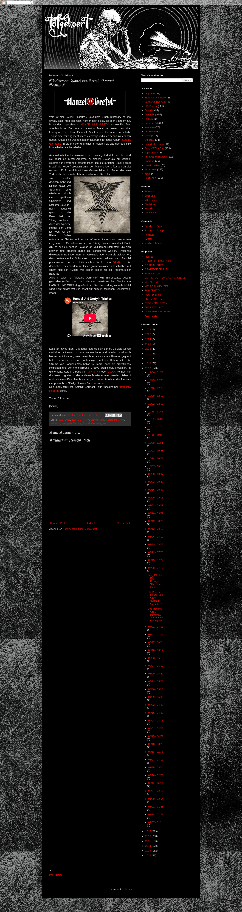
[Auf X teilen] (113, 415)
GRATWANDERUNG (156, 269)
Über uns (150, 195)
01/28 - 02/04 (155, 798)
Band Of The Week (155, 97)
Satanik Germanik (92, 423)
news (147, 173)
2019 (148, 363)
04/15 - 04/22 (155, 712)
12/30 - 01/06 (155, 372)
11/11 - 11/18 (155, 427)
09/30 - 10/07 (155, 474)
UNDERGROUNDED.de (158, 311)
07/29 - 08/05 (155, 544)
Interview (150, 127)
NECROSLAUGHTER (156, 286)
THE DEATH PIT (154, 307)
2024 (148, 339)
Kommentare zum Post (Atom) (80, 528)
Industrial (55, 423)
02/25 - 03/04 (155, 767)
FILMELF (150, 256)
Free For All (151, 123)
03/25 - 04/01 (155, 736)
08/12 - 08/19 (155, 528)
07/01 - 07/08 (155, 626)
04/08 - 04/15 (155, 720)
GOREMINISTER (154, 265)
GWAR (112, 371)
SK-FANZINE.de (154, 298)
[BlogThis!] (110, 415)
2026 (148, 329)
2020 (148, 358)
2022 (148, 348)
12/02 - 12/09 (155, 403)
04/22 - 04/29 (155, 704)
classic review (152, 165)
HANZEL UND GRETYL (95, 124)
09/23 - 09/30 (155, 481)
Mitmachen (151, 200)
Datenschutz (152, 212)
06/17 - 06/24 (155, 642)
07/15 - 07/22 (155, 560)
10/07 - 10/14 (155, 466)
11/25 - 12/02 (155, 411)
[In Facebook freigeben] (116, 415)
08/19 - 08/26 (155, 521)
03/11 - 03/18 (155, 751)
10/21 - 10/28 (155, 450)
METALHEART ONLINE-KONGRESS (165, 277)
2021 (148, 353)
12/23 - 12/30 (155, 380)
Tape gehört (151, 152)
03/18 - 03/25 (155, 744)
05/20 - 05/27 (155, 673)
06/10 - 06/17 (155, 650)
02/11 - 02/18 (155, 783)
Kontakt (149, 208)
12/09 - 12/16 (155, 395)
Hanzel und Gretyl (115, 420)
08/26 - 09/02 (155, 513)
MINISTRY (94, 371)
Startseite (91, 523)
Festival (149, 118)
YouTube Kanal (153, 243)
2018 (74, 420)
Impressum (55, 874)
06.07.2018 (64, 420)
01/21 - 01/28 (155, 806)
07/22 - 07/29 (155, 552)
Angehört (150, 93)
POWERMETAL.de (155, 290)
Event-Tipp (151, 114)
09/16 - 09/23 (155, 489)
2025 (148, 334)
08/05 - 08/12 (155, 536)
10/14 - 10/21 (155, 458)
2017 (148, 831)
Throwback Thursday (156, 156)
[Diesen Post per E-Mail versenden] (106, 415)
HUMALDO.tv (152, 273)
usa (104, 423)
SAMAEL (118, 262)
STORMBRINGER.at (156, 303)
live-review (150, 169)
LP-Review (151, 131)
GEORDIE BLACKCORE (158, 261)
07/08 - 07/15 (155, 567)
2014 (148, 845)
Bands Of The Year (155, 101)
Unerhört (149, 160)
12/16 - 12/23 (155, 388)
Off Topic (149, 139)
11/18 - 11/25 (155, 419)
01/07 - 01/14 (155, 822)
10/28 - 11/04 (155, 442)
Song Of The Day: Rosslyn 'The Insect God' (155, 581)
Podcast (149, 234)
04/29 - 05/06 (155, 697)
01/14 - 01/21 (155, 814)
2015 (148, 841)
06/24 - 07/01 (155, 634)
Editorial (149, 110)
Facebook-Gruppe (155, 230)
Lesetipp (149, 135)
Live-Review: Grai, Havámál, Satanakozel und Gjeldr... (156, 614)
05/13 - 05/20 (155, 681)
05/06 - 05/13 (155, 689)
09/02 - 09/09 (155, 505)
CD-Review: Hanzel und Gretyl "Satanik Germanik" (155, 598)
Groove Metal (97, 420)
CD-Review (83, 420)
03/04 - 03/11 (155, 759)
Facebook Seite (153, 226)
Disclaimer (150, 204)
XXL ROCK (151, 315)
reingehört (150, 177)
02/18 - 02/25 (155, 775)
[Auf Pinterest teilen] (120, 415)
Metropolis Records (71, 423)
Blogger (127, 889)
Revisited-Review (154, 144)
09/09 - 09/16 (155, 497)
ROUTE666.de (153, 294)
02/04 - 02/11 (155, 790)
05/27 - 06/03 (155, 665)
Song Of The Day (154, 148)
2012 (148, 855)
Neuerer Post (57, 523)
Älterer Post (123, 523)
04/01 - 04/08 (155, 728)
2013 (148, 850)
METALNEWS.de (154, 282)
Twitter (148, 238)
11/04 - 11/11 (155, 435)
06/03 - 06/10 (155, 658)
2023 (148, 344)
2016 (148, 836)
